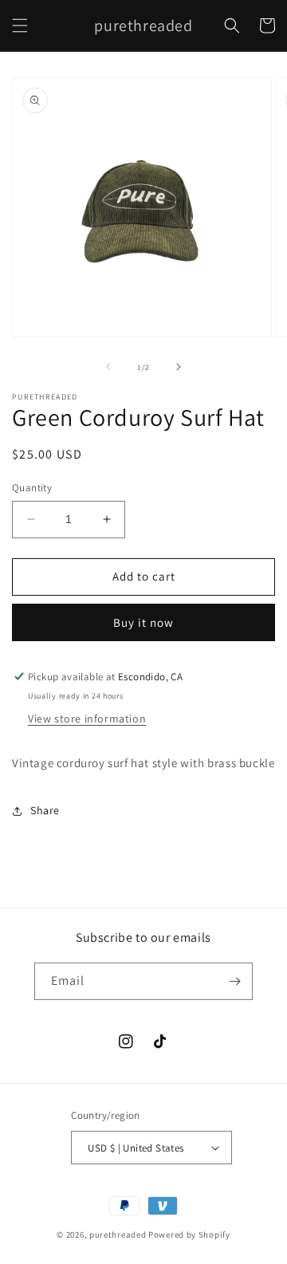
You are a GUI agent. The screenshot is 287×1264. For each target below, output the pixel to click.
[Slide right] (178, 366)
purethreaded (117, 1234)
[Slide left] (108, 366)
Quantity (32, 487)
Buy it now (143, 622)
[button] (19, 25)
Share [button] (45, 810)
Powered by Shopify (189, 1234)
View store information (87, 718)
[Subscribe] (234, 981)
